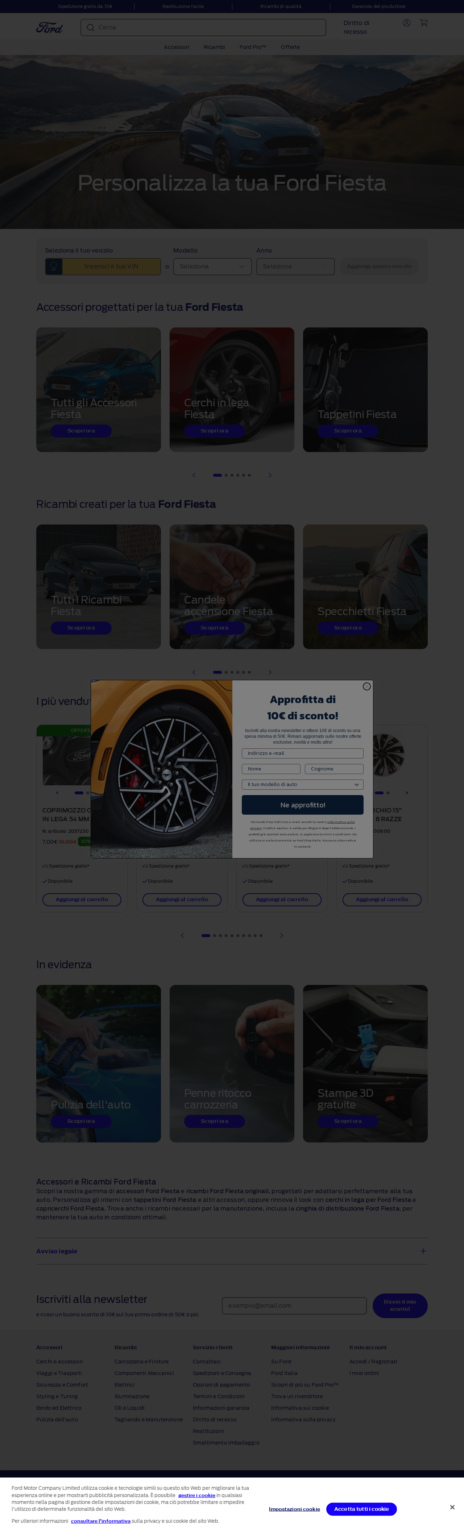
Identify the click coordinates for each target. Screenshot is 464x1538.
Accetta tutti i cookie (361, 1509)
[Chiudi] (452, 1507)
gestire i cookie (196, 1495)
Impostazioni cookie (294, 1508)
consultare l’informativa (100, 1521)
